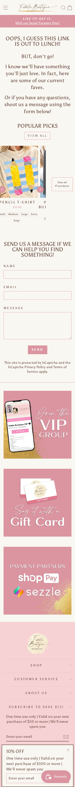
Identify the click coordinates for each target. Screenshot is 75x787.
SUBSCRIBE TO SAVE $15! (36, 707)
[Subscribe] (66, 737)
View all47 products (62, 184)
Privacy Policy (34, 367)
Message (14, 308)
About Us (36, 693)
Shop (36, 665)
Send (38, 349)
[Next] (40, 189)
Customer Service (36, 679)
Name (10, 266)
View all (37, 135)
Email (10, 287)
